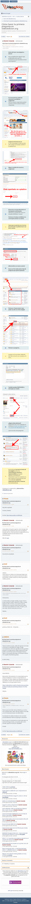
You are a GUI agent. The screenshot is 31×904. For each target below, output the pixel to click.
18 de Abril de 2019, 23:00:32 (9, 45)
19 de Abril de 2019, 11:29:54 (8, 504)
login (24, 772)
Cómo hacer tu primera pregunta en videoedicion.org (15, 43)
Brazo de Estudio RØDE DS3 (9, 824)
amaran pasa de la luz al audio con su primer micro (14, 843)
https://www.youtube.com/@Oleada (14, 515)
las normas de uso (13, 483)
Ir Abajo (3, 36)
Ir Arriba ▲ (24, 899)
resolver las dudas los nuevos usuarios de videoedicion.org (17, 426)
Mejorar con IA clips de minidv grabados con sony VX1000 (14, 854)
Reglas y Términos (17, 899)
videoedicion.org (6, 742)
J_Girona (13, 787)
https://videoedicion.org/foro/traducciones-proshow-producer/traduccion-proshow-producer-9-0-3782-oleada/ (15, 686)
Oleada (6, 499)
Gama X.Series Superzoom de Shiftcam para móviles (15, 828)
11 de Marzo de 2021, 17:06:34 (8, 642)
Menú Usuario (5, 769)
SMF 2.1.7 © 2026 (5, 900)
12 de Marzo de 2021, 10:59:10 (8, 703)
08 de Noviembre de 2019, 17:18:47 (9, 623)
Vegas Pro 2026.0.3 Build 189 (9, 805)
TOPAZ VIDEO (5, 787)
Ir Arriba (3, 734)
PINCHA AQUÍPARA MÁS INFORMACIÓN (15, 748)
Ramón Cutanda (21, 801)
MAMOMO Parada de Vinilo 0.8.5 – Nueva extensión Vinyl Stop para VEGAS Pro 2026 (15, 833)
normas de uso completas (18, 356)
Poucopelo (22, 834)
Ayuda (11, 899)
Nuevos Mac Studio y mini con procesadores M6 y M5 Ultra (15, 819)
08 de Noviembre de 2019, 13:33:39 (9, 569)
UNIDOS (6, 637)
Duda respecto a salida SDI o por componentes (13, 790)
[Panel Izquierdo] (28, 17)
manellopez (5, 797)
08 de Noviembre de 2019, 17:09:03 (9, 591)
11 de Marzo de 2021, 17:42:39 (8, 670)
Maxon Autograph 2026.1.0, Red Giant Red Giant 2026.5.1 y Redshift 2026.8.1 (14, 849)
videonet (4, 792)
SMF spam (10, 890)
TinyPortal (7, 899)
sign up (3, 774)
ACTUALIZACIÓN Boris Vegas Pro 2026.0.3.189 (14, 796)
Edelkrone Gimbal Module (8, 801)
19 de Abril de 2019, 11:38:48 (8, 526)
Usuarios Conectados (7, 860)
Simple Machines (13, 900)
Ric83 (5, 564)
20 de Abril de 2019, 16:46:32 (8, 551)
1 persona (5, 493)
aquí (8, 538)
